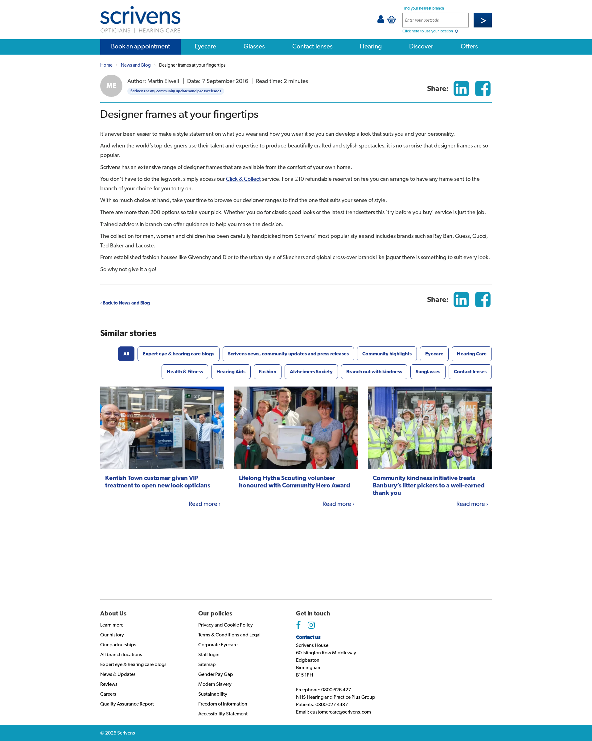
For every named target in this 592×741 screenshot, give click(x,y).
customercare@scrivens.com (340, 712)
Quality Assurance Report (127, 704)
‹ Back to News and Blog (125, 303)
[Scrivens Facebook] (298, 625)
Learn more (111, 625)
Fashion (267, 372)
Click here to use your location (428, 31)
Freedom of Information (222, 704)
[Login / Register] (380, 21)
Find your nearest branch (423, 8)
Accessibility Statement (223, 714)
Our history (112, 635)
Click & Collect (243, 179)
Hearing (371, 46)
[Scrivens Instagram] (311, 625)
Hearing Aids (230, 372)
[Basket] (391, 19)
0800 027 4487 (331, 704)
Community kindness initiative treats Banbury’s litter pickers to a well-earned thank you (429, 485)
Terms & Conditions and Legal (229, 635)
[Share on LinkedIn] (461, 88)
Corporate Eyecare (217, 645)
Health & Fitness (185, 372)
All (126, 354)
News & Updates (118, 674)
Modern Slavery (215, 684)
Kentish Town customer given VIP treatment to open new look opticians (157, 481)
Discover (421, 46)
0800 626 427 (336, 690)
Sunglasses (428, 372)
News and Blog (136, 65)
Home (106, 65)
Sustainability (212, 694)
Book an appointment (140, 46)
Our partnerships (118, 645)
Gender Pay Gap (215, 674)
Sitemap (207, 664)
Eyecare (205, 46)
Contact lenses (312, 46)
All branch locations (121, 654)
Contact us (308, 637)
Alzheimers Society (311, 372)
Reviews (108, 684)
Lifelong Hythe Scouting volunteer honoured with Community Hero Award (294, 481)
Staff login (209, 654)
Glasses (254, 46)
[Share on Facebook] (483, 88)
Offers (469, 46)
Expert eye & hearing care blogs (178, 354)
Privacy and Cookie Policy (225, 625)
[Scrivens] (140, 19)
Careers (108, 694)
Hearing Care (472, 354)
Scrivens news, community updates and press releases (175, 91)
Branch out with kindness (374, 372)
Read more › (204, 503)
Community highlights (387, 354)
